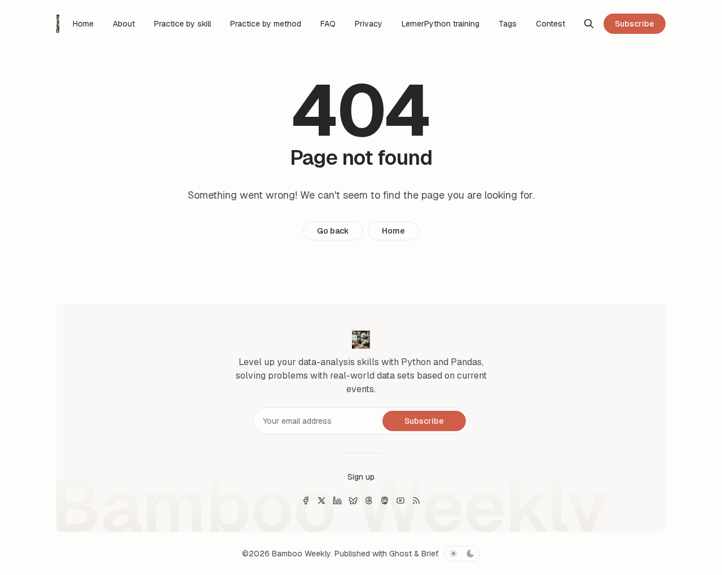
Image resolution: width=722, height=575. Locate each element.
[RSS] (416, 500)
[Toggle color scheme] (462, 553)
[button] (361, 476)
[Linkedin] (337, 500)
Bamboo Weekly (301, 553)
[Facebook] (305, 500)
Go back (333, 231)
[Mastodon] (384, 500)
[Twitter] (321, 500)
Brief (429, 553)
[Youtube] (400, 500)
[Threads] (368, 500)
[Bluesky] (353, 500)
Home (393, 231)
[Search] (589, 24)
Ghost (400, 553)
